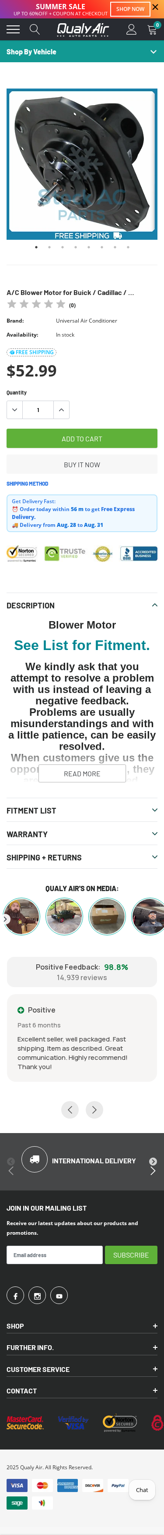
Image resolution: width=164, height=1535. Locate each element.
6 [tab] (102, 247)
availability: (22, 334)
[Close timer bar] (155, 7)
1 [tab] (36, 247)
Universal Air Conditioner (86, 320)
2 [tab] (49, 247)
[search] (35, 29)
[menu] (13, 29)
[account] (131, 29)
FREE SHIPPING (35, 352)
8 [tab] (128, 247)
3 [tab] (62, 247)
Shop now (130, 9)
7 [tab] (115, 247)
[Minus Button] (15, 410)
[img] (36, 305)
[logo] (83, 29)
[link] (15, 1295)
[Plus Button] (61, 410)
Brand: (15, 320)
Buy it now (82, 464)
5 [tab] (88, 247)
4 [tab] (75, 247)
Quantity (17, 392)
